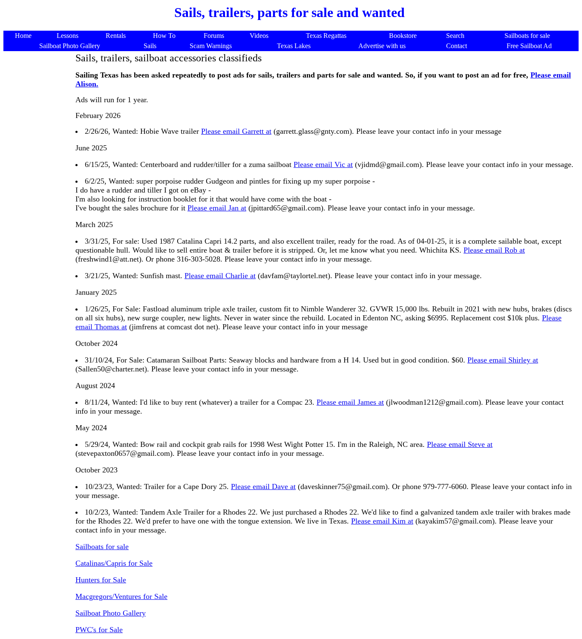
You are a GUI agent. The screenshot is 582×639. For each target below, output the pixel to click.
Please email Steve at (460, 444)
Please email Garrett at (236, 131)
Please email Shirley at (502, 360)
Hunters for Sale (100, 580)
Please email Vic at (323, 164)
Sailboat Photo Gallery (110, 613)
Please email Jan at (216, 208)
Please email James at (350, 402)
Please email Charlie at (220, 275)
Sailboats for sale (102, 546)
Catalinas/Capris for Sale (114, 563)
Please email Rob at (494, 250)
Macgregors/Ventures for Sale (121, 596)
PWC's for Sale (99, 629)
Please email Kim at (382, 521)
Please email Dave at (263, 486)
